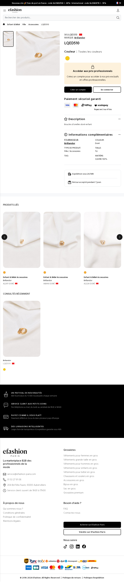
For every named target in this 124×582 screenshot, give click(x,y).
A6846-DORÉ (49, 283)
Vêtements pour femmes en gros (81, 455)
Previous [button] (4, 237)
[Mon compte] (118, 11)
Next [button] (119, 237)
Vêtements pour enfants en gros (80, 468)
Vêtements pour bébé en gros (79, 472)
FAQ (66, 509)
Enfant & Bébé (13, 24)
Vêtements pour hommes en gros (81, 464)
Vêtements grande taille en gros (80, 459)
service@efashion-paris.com (21, 474)
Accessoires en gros (74, 480)
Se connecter (107, 89)
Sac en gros (69, 488)
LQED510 (7, 363)
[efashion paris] (16, 10)
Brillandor (7, 280)
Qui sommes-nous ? (13, 509)
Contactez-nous (72, 513)
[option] (22, 248)
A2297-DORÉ (8, 283)
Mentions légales (11, 521)
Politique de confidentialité (17, 517)
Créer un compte (78, 89)
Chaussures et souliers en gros (79, 476)
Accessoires (33, 24)
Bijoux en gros (71, 484)
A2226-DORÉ (89, 283)
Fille (24, 24)
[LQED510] (21, 329)
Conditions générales (14, 513)
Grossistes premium (73, 492)
